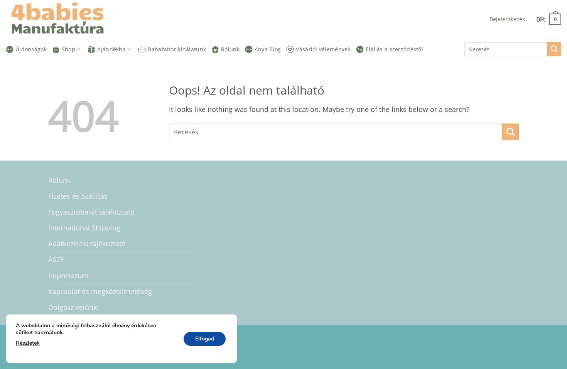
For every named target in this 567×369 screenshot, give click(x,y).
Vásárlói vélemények (323, 49)
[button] (549, 19)
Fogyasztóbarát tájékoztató (91, 212)
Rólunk (230, 49)
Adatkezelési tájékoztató (87, 243)
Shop (68, 49)
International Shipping (84, 227)
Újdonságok (31, 49)
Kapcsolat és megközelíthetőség (100, 291)
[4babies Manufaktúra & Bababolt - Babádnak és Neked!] (64, 19)
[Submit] (554, 49)
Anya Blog (268, 49)
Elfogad (204, 338)
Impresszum (68, 275)
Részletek (28, 343)
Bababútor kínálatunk (177, 49)
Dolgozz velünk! (73, 307)
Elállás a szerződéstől (394, 49)
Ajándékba (111, 49)
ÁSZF (56, 259)
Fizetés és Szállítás (78, 196)
